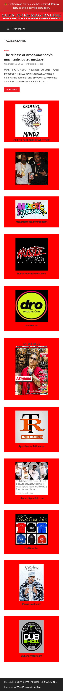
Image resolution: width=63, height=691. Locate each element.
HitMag (36, 686)
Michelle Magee (35, 63)
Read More (10, 89)
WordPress (22, 686)
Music (7, 50)
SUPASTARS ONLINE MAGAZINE (39, 682)
